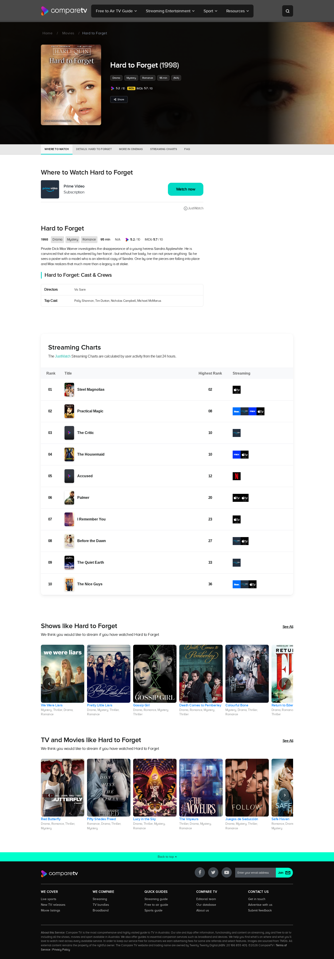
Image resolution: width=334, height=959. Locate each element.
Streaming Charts (163, 149)
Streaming (100, 899)
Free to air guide (156, 904)
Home (47, 33)
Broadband (101, 910)
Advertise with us (260, 904)
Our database (206, 904)
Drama (116, 77)
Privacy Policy (61, 949)
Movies (68, 33)
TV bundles (101, 904)
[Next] (285, 683)
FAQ (187, 149)
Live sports (48, 899)
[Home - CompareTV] (64, 11)
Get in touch (256, 899)
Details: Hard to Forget (94, 149)
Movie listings (50, 910)
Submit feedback (260, 910)
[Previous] (49, 683)
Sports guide (153, 910)
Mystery (131, 77)
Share (120, 99)
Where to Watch (57, 149)
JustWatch (195, 208)
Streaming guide (156, 899)
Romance (147, 77)
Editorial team (206, 899)
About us (202, 910)
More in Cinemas (131, 149)
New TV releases (53, 904)
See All (288, 627)
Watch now (185, 189)
